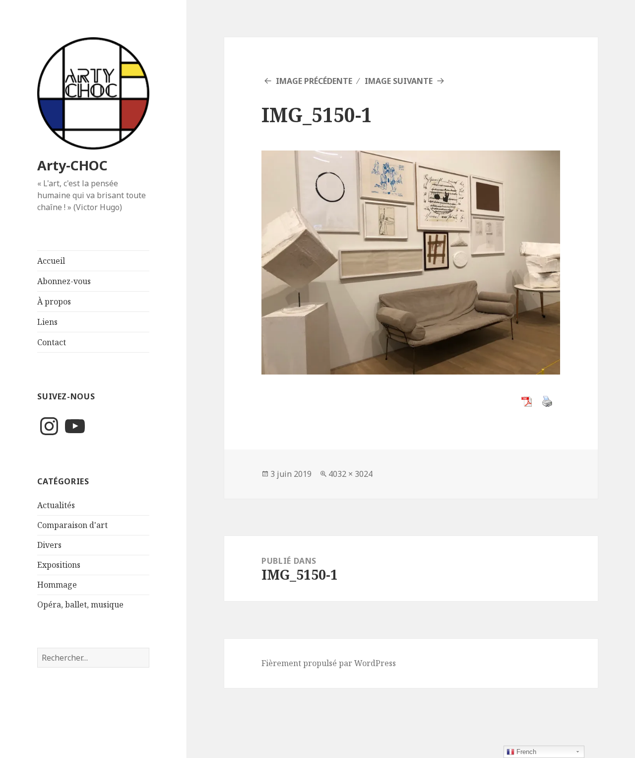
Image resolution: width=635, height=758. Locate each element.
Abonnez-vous (64, 281)
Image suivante (399, 81)
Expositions (58, 564)
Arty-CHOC (72, 165)
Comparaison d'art (72, 525)
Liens (47, 321)
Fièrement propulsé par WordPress (328, 663)
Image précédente (314, 81)
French (525, 752)
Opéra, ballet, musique (80, 604)
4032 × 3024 (350, 473)
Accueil (51, 260)
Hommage (57, 584)
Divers (49, 544)
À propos (54, 301)
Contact (51, 342)
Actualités (56, 505)
